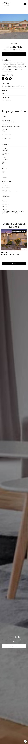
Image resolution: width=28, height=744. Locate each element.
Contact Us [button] (14, 646)
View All (14, 263)
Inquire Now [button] (14, 54)
